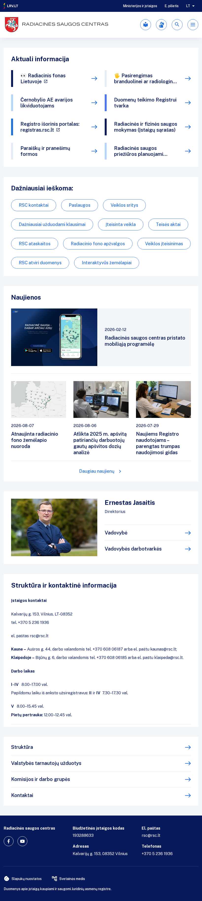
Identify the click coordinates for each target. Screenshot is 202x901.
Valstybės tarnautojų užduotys (46, 763)
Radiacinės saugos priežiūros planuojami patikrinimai (138, 151)
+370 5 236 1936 (157, 853)
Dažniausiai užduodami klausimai (52, 224)
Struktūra (22, 747)
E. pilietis (172, 6)
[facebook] (9, 841)
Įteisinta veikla (121, 224)
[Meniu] (192, 24)
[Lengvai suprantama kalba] (145, 24)
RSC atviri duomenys (40, 262)
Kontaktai (22, 795)
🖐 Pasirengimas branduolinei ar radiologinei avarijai (145, 78)
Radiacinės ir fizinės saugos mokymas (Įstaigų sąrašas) (145, 127)
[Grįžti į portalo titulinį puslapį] (11, 6)
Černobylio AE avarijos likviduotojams (46, 103)
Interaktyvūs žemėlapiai (107, 262)
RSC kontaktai (34, 205)
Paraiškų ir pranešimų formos (45, 151)
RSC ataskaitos (34, 243)
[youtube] (22, 841)
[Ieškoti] (177, 24)
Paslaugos (79, 205)
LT (188, 6)
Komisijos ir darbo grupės (40, 779)
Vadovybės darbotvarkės (133, 549)
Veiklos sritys (124, 205)
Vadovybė (116, 533)
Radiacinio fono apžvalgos (98, 243)
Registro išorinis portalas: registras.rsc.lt (50, 127)
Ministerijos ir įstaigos (140, 6)
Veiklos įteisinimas (164, 243)
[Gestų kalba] (161, 24)
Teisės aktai (168, 224)
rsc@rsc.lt (151, 835)
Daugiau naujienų (97, 471)
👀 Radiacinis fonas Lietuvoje (43, 78)
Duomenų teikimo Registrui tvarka (145, 103)
